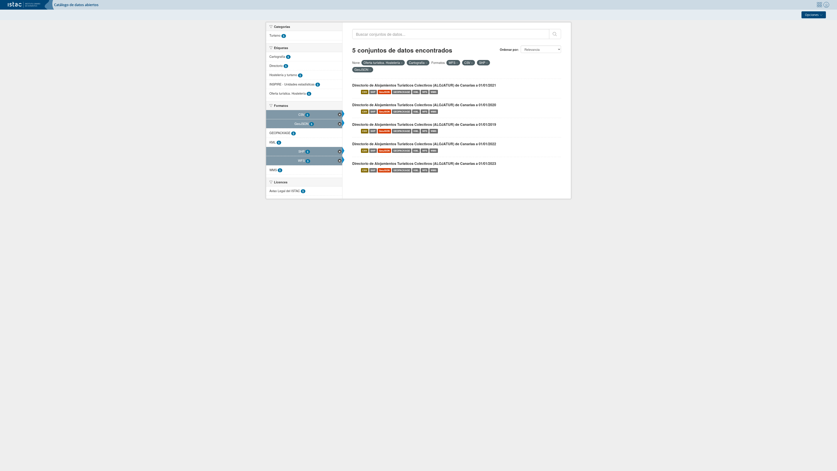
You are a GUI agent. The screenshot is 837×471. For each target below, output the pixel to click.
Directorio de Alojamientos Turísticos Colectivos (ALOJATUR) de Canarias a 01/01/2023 (424, 163)
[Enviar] (555, 34)
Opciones (812, 15)
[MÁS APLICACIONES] (819, 5)
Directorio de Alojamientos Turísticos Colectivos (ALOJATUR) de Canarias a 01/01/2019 (424, 124)
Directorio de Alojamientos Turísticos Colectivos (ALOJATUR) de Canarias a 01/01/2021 (424, 85)
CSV (364, 92)
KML (415, 92)
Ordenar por (509, 49)
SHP (373, 92)
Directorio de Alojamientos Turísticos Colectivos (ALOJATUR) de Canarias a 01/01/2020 (424, 104)
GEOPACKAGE (401, 92)
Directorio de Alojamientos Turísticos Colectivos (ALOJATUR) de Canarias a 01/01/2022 (424, 143)
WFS (424, 92)
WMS (433, 92)
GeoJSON (384, 92)
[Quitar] (402, 63)
